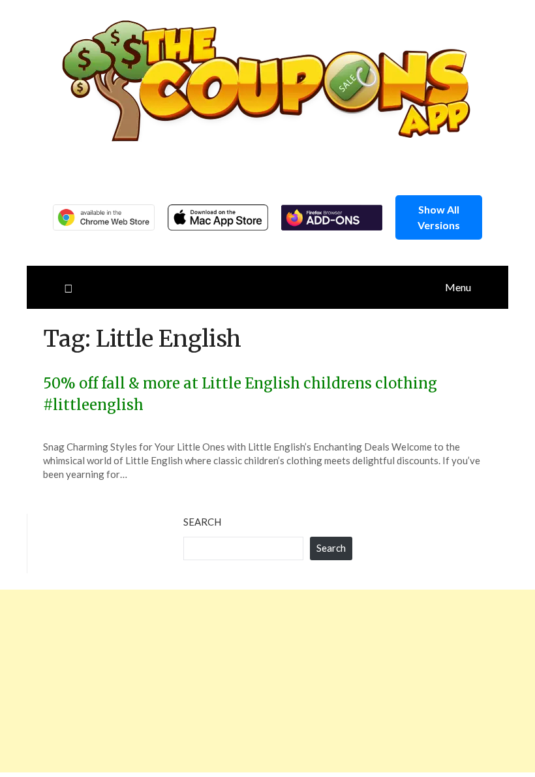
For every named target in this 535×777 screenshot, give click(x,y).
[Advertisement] (267, 681)
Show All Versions (439, 217)
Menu (458, 287)
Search (202, 522)
